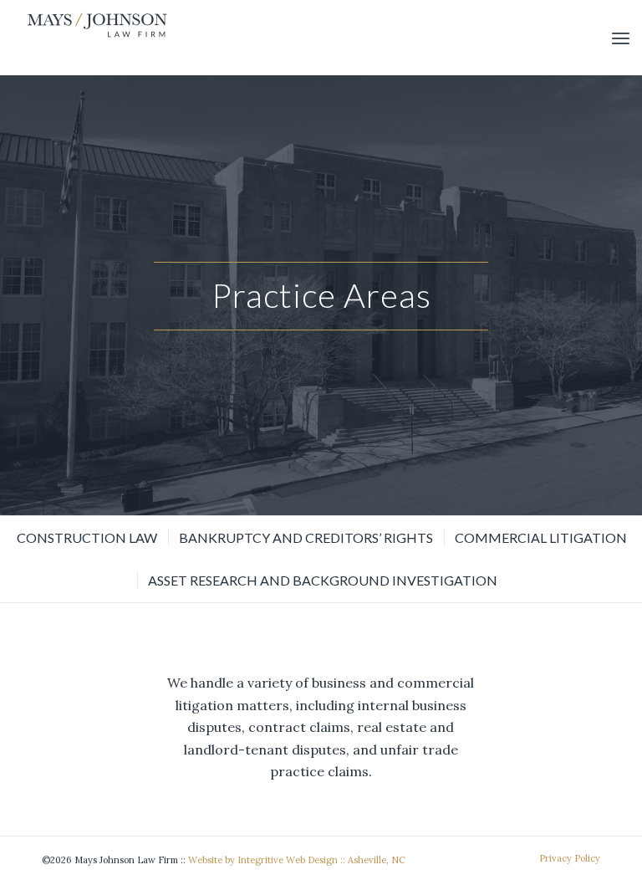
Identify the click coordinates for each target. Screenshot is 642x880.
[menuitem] (620, 37)
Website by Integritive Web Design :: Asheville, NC (296, 860)
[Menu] (620, 37)
